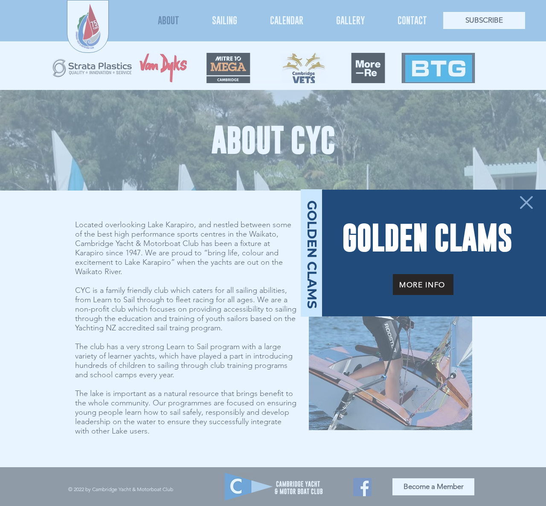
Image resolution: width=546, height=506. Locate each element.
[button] (526, 202)
